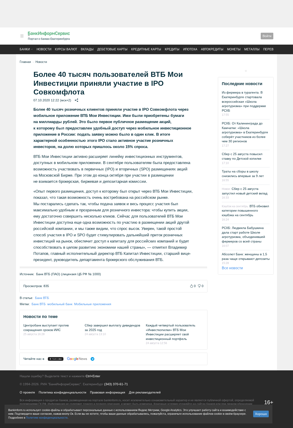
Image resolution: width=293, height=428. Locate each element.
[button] (22, 36)
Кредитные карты (146, 49)
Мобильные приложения (92, 304)
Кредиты (172, 49)
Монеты (234, 49)
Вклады (87, 49)
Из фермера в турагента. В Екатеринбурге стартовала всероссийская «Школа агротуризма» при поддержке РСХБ (244, 101)
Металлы (252, 49)
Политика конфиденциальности (62, 392)
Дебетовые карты (112, 49)
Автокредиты (212, 49)
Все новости (232, 268)
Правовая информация (107, 392)
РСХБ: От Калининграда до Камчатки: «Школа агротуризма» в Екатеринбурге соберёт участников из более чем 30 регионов (245, 132)
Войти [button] (267, 36)
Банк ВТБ (42, 298)
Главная (25, 62)
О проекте (27, 392)
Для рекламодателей (145, 392)
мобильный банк (59, 304)
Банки (25, 49)
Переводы (272, 49)
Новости (44, 49)
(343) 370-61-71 (116, 384)
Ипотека (190, 49)
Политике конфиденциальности (47, 417)
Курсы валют (66, 49)
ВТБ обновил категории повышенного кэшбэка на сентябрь (245, 210)
